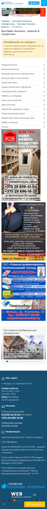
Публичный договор (12, 423)
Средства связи (9, 82)
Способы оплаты (9, 426)
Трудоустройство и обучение (16, 87)
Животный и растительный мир (17, 118)
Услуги (4, 127)
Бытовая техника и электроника (17, 74)
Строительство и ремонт (13, 91)
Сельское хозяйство (11, 100)
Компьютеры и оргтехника (15, 78)
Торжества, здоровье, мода (15, 109)
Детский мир (8, 105)
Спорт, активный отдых (13, 113)
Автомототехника (10, 69)
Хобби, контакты (9, 122)
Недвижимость (9, 65)
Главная (5, 21)
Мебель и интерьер (11, 96)
